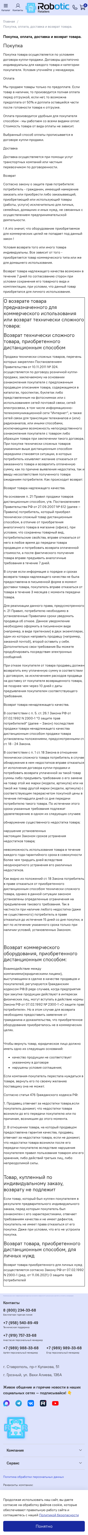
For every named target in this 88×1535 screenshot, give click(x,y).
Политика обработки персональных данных (33, 1477)
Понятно (44, 1526)
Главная (9, 21)
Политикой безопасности (59, 1515)
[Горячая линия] (75, 7)
